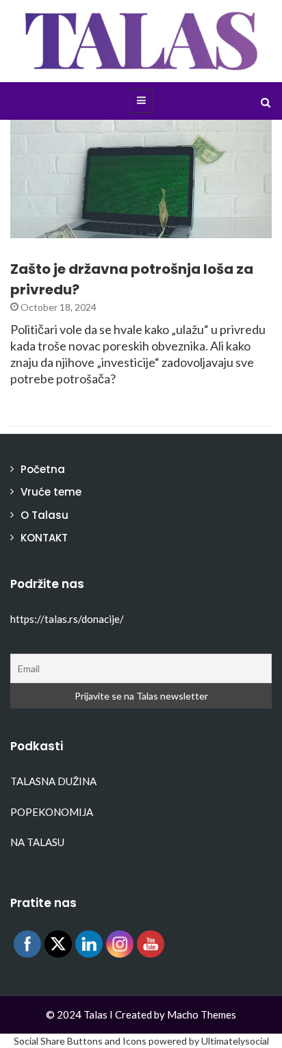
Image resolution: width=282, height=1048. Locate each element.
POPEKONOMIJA (51, 812)
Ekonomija (56, 230)
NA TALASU (37, 842)
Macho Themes (201, 1014)
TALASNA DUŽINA (53, 781)
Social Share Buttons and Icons (80, 1041)
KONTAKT (44, 538)
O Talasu (44, 515)
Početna (43, 469)
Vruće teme (51, 492)
